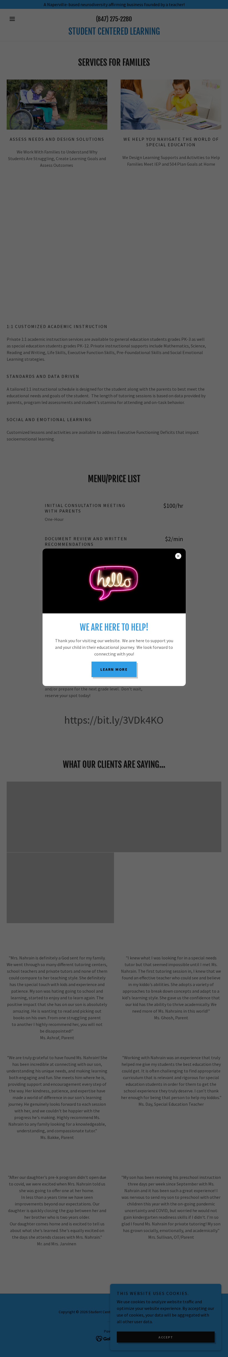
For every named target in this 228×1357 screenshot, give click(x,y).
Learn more (114, 669)
